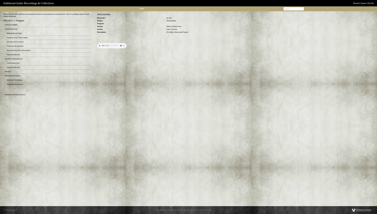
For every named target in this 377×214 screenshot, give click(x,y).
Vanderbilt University (11, 210)
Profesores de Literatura (15, 46)
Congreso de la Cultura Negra (17, 37)
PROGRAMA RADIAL (12, 76)
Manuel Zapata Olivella (363, 3)
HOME (141, 9)
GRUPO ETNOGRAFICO (14, 59)
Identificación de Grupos (15, 42)
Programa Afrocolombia (15, 84)
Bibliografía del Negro (14, 33)
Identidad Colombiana (14, 80)
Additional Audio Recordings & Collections (28, 3)
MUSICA (8, 71)
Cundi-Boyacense (13, 63)
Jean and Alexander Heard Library (166, 210)
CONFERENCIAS (11, 29)
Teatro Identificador (13, 54)
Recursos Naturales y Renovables (19, 50)
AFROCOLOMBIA (11, 25)
